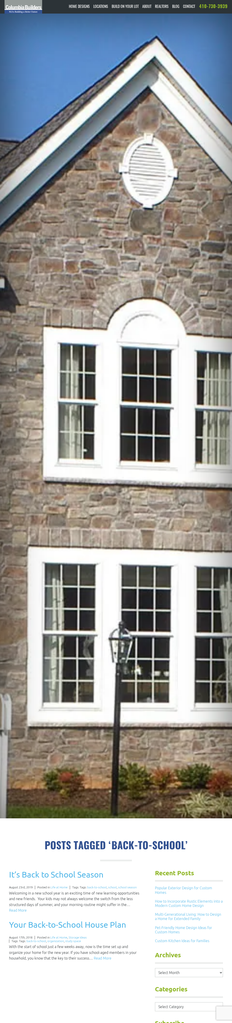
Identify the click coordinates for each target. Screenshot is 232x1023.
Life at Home (59, 887)
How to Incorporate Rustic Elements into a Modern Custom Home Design (189, 903)
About (146, 7)
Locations (100, 7)
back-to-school (97, 887)
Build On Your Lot (125, 7)
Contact (189, 7)
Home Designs (79, 7)
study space (73, 941)
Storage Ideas (78, 937)
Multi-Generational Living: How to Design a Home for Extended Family (188, 916)
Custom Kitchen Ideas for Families (182, 941)
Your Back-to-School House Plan (67, 924)
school (112, 887)
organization (55, 941)
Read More (18, 910)
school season (127, 887)
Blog (175, 7)
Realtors (162, 7)
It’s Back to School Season (56, 874)
